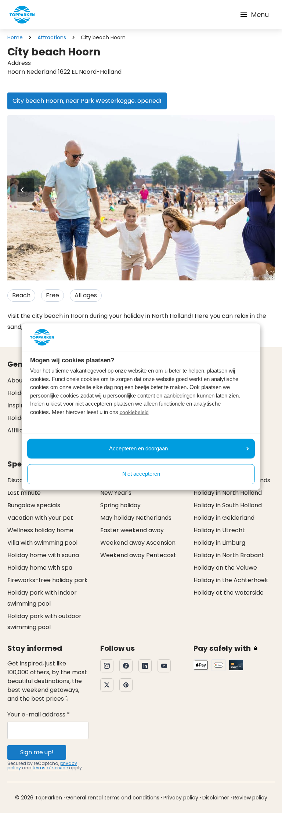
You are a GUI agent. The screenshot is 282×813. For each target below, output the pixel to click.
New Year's (115, 493)
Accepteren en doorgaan (138, 448)
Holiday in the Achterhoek (231, 580)
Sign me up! (37, 752)
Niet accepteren (141, 474)
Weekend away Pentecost (138, 555)
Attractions (51, 37)
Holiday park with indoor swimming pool (42, 598)
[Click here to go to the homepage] (22, 14)
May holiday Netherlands (135, 517)
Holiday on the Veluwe (225, 567)
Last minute (24, 493)
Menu (260, 14)
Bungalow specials (33, 505)
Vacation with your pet (40, 517)
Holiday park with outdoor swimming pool (44, 621)
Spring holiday (120, 505)
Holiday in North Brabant (229, 555)
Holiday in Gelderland (224, 517)
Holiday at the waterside (229, 592)
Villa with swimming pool (42, 542)
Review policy (250, 797)
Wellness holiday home (40, 530)
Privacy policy (180, 797)
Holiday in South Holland (228, 505)
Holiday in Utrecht (219, 530)
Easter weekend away (132, 530)
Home (15, 37)
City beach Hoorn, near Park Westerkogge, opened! (87, 101)
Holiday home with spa (39, 567)
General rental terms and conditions (112, 797)
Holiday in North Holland (228, 493)
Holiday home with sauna (43, 555)
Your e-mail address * (38, 714)
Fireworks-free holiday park (47, 580)
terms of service (50, 768)
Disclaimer (215, 797)
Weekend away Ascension (138, 542)
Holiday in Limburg (219, 542)
